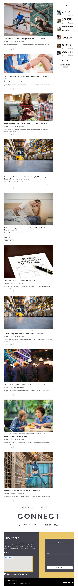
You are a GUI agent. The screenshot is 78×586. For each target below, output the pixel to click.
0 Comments (70, 15)
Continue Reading (9, 49)
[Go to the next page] (51, 507)
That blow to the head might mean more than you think (24, 384)
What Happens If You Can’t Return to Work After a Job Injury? (26, 124)
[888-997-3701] (20, 525)
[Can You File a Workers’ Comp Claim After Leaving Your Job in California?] (59, 12)
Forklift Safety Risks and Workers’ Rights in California (23, 334)
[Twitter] (6, 552)
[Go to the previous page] (13, 507)
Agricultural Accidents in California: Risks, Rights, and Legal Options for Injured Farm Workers (26, 178)
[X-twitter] (71, 1)
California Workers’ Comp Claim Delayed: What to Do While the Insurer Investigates (67, 44)
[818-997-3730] (41, 525)
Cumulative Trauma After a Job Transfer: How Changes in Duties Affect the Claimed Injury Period (67, 20)
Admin (6, 41)
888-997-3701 (29, 1)
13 (47, 507)
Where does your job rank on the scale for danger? (22, 491)
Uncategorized (21, 41)
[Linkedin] (73, 1)
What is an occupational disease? (16, 437)
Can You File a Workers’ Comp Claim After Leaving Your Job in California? (67, 11)
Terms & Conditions (12, 583)
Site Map (7, 583)
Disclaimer (27, 583)
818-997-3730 (51, 524)
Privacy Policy (21, 583)
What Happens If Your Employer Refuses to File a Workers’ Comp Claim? (67, 53)
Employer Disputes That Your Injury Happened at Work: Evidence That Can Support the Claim (67, 36)
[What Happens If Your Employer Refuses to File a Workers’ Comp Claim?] (59, 53)
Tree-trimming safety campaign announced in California (24, 39)
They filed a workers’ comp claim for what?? (20, 280)
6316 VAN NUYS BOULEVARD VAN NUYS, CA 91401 (14, 1)
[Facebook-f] (69, 1)
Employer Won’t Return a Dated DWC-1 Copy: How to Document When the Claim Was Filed (67, 28)
